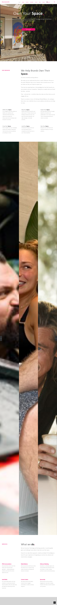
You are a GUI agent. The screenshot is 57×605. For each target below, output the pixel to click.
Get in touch (28, 29)
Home (19, 2)
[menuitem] (48, 2)
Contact (43, 2)
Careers (36, 2)
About (23, 2)
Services (27, 2)
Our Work (31, 2)
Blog (40, 2)
